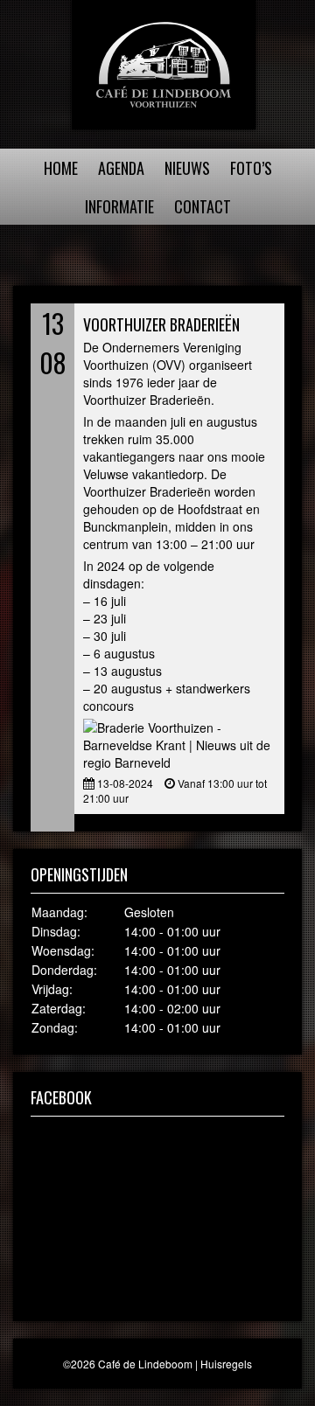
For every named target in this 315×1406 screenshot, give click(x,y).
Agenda (121, 168)
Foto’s (251, 168)
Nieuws (187, 168)
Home (61, 168)
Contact (202, 206)
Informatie (119, 206)
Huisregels (226, 1363)
